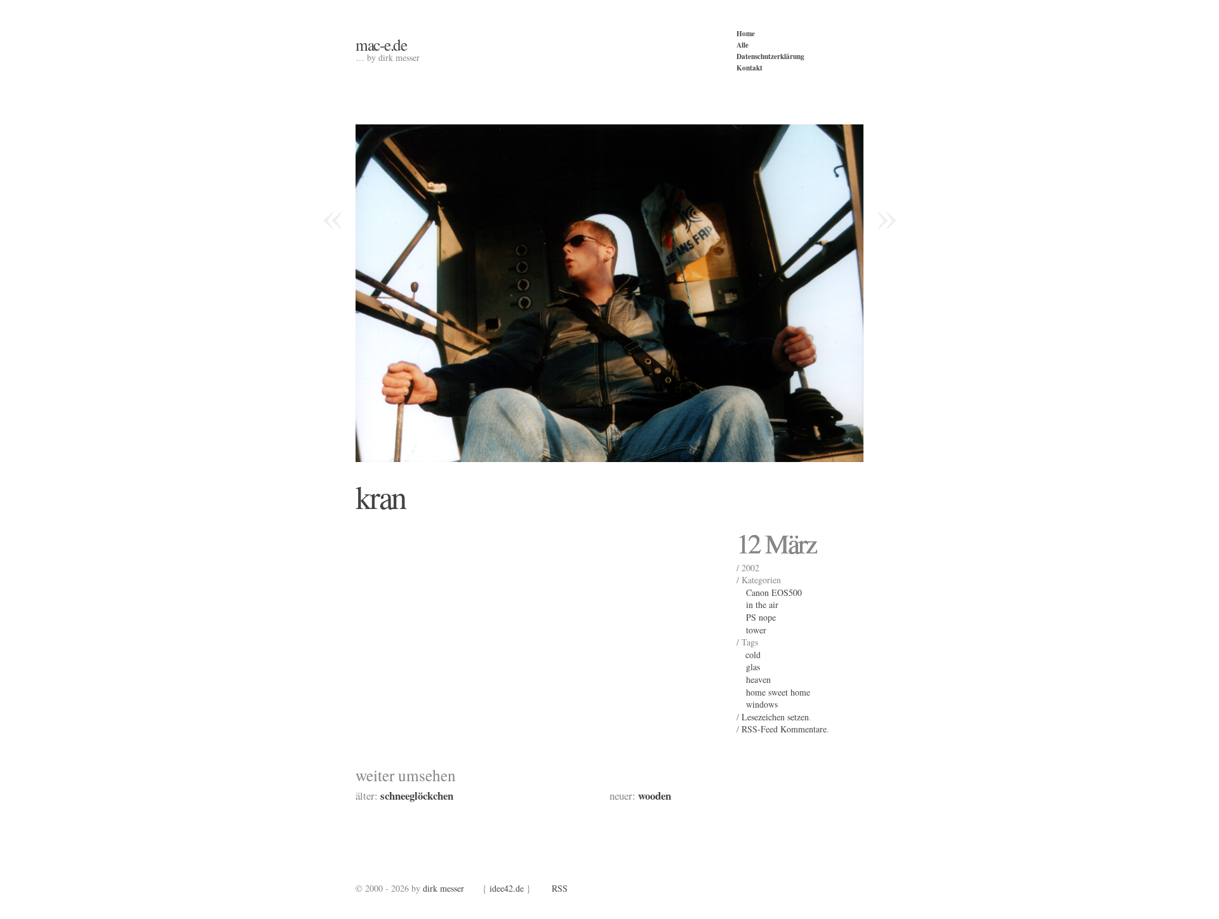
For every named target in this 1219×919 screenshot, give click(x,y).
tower (756, 630)
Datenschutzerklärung (770, 56)
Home (745, 33)
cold (753, 655)
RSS (560, 888)
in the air (762, 604)
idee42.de (507, 888)
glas (753, 667)
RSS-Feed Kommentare (784, 729)
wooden (654, 795)
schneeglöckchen (416, 795)
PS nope (761, 617)
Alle (742, 44)
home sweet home (778, 692)
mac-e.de (381, 44)
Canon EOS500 (774, 592)
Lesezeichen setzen (775, 717)
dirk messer (443, 888)
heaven (758, 679)
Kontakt (749, 67)
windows (762, 704)
